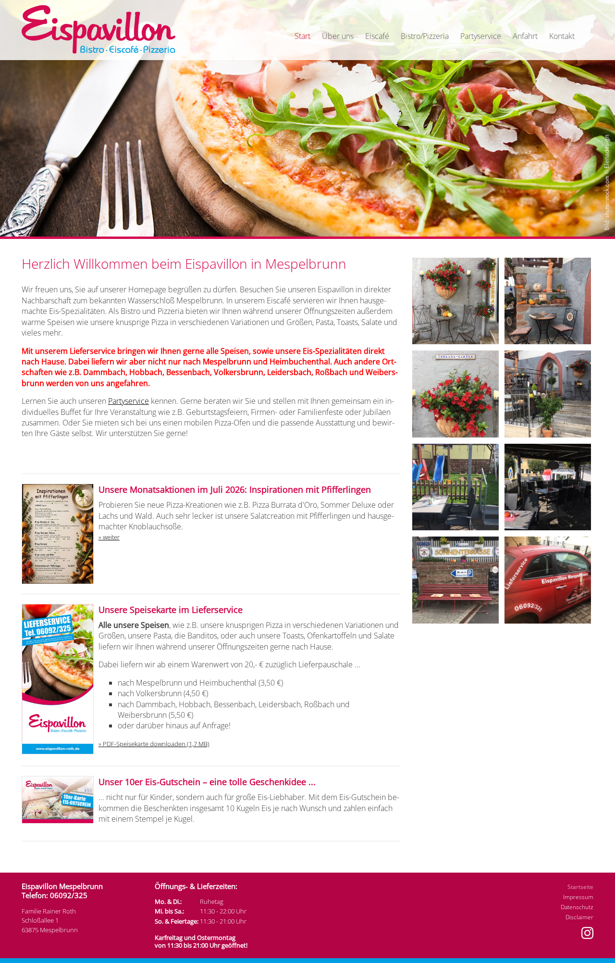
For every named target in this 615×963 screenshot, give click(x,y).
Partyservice (480, 36)
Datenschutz (577, 907)
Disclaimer (579, 917)
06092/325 (68, 895)
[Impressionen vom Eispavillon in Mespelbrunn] (457, 345)
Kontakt (562, 36)
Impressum (578, 896)
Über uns (338, 36)
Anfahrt (525, 36)
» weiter (109, 537)
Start (302, 36)
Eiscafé (377, 36)
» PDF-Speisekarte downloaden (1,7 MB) (153, 743)
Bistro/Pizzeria (425, 36)
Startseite (580, 886)
